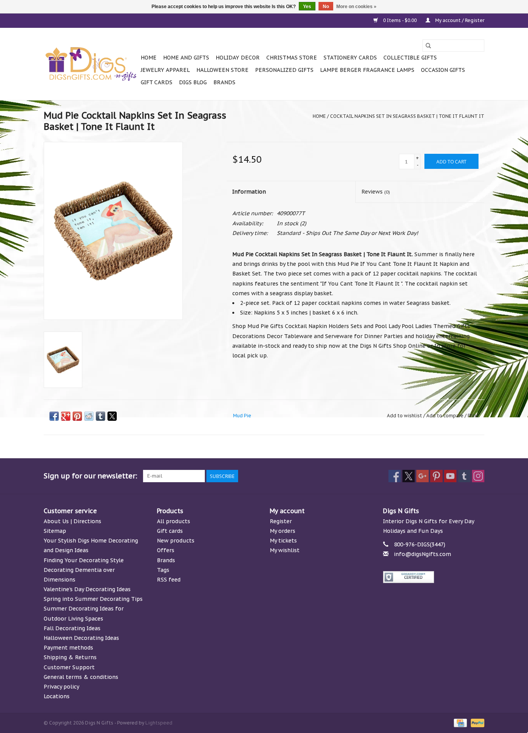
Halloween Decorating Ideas (81, 637)
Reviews (375, 191)
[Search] (428, 45)
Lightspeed (158, 723)
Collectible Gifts (410, 57)
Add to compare (445, 415)
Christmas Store (291, 57)
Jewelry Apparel (165, 69)
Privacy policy (61, 686)
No (326, 6)
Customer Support (69, 667)
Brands (224, 82)
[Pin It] (77, 416)
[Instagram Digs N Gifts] (478, 476)
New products (175, 540)
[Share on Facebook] (54, 416)
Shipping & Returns (70, 657)
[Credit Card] (459, 722)
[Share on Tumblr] (100, 416)
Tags (163, 569)
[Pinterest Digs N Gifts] (436, 476)
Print (473, 415)
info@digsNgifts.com (422, 554)
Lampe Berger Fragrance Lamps (367, 69)
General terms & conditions (81, 676)
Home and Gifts (186, 57)
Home (149, 57)
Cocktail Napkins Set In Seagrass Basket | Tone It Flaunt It (407, 116)
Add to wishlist (405, 415)
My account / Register (459, 20)
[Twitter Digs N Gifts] (408, 476)
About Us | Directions (72, 521)
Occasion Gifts (443, 69)
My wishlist (285, 550)
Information (249, 191)
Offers (165, 550)
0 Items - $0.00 (400, 20)
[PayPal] (476, 722)
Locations (57, 696)
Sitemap (55, 530)
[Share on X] (112, 416)
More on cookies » (356, 6)
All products (173, 521)
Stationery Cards (350, 57)
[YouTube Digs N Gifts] (450, 476)
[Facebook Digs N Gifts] (394, 476)
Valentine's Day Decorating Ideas (87, 589)
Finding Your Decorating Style (84, 560)
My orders (282, 530)
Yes (307, 6)
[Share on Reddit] (89, 416)
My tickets (283, 540)
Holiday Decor (238, 57)
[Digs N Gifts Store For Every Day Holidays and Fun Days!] (91, 64)
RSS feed (169, 579)
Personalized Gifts (284, 69)
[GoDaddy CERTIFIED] (434, 577)
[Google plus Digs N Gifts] (422, 476)
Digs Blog (193, 82)
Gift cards (156, 82)
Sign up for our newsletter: (90, 476)
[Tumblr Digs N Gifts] (464, 476)
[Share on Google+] (65, 416)
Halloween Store (222, 69)
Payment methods (68, 647)
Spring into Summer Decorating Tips (93, 598)
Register (281, 521)
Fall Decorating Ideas (72, 628)
